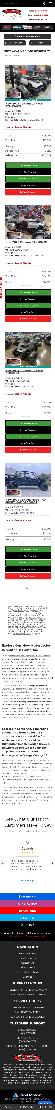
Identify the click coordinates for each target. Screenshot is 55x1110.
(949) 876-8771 (40, 19)
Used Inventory (27, 958)
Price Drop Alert (29, 192)
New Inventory (27, 953)
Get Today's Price (28, 166)
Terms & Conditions (27, 972)
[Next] (52, 862)
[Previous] (2, 862)
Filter (40, 43)
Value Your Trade (28, 185)
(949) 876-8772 (41, 15)
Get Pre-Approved (28, 172)
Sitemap (27, 976)
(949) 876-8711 (41, 11)
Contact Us (27, 962)
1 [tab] (27, 29)
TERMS (11, 1064)
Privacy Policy (28, 967)
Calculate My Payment (28, 179)
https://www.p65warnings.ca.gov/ (27, 936)
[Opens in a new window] (44, 3)
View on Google (27, 881)
